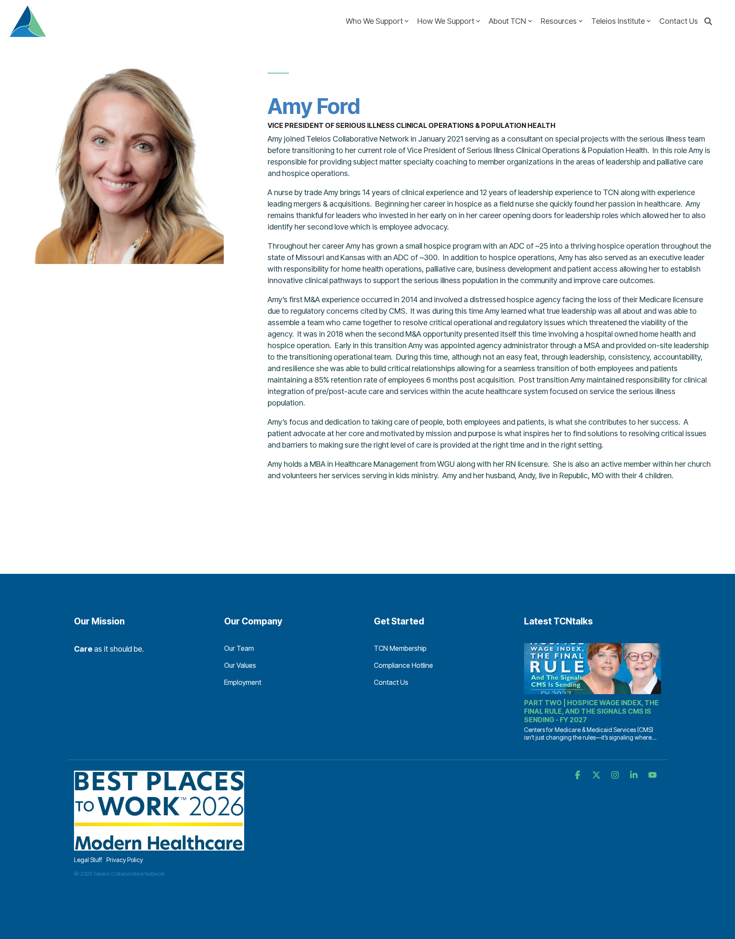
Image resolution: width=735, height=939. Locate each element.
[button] (578, 775)
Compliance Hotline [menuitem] (403, 665)
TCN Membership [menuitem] (400, 648)
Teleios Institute (618, 21)
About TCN (507, 21)
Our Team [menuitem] (239, 648)
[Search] (708, 21)
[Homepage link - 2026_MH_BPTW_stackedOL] (159, 846)
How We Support (445, 21)
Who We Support (374, 21)
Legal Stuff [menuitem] (88, 859)
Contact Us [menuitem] (391, 682)
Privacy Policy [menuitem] (124, 859)
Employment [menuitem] (242, 682)
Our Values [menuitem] (240, 665)
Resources (559, 21)
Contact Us (678, 21)
